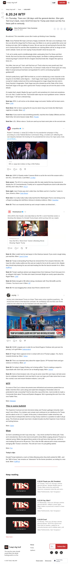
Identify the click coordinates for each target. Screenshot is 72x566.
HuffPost (9, 267)
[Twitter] (52, 553)
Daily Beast (24, 193)
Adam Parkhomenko (20, 28)
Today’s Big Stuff (10, 9)
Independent (26, 349)
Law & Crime (23, 256)
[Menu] (69, 2)
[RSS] (61, 553)
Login (53, 2)
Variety (50, 369)
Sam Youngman (32, 28)
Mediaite (13, 401)
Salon (12, 425)
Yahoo (25, 356)
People (36, 117)
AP (24, 110)
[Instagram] (56, 553)
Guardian (55, 200)
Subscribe (62, 2)
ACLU (26, 186)
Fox (11, 448)
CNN (11, 103)
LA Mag (32, 178)
